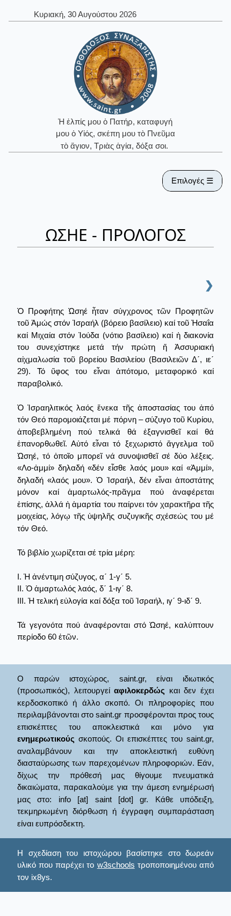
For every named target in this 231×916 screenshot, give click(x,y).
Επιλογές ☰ (192, 180)
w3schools (116, 864)
